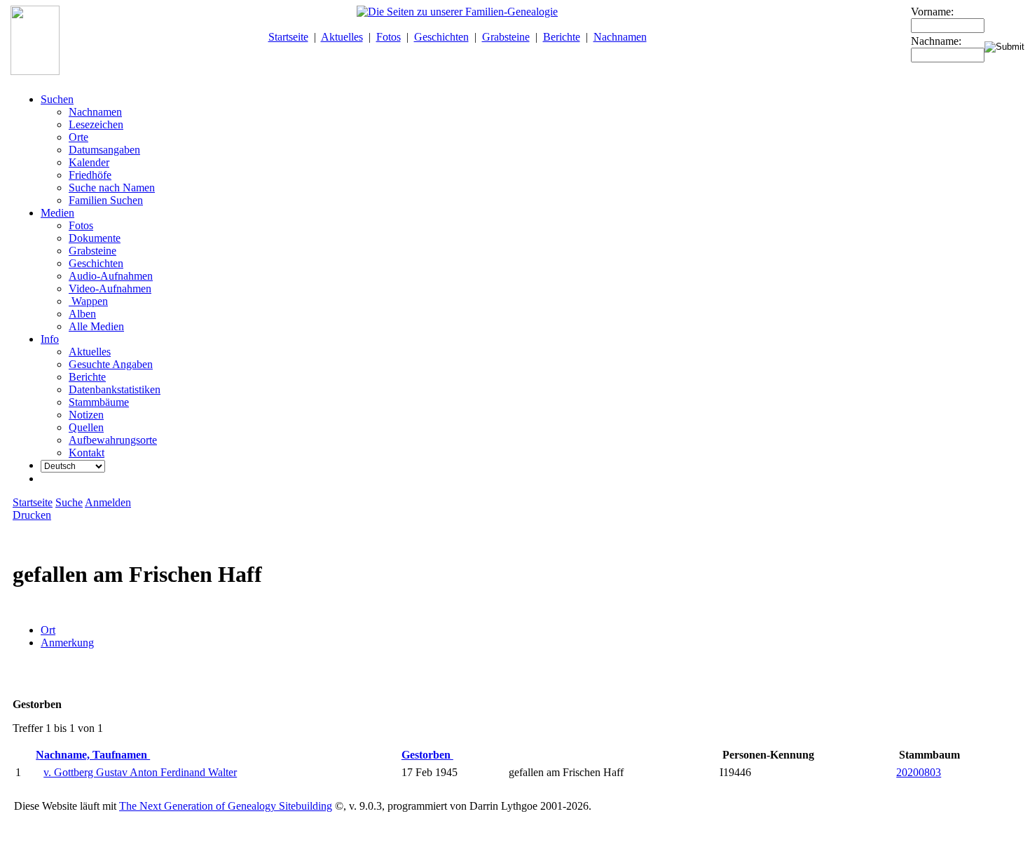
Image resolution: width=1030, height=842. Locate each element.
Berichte (561, 37)
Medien (57, 213)
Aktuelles (342, 37)
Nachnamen (620, 37)
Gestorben (427, 755)
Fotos (388, 37)
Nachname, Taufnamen (93, 755)
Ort (48, 630)
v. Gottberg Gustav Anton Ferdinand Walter (140, 772)
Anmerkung (67, 643)
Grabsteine (506, 37)
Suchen (57, 99)
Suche (69, 502)
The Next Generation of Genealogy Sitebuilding (225, 806)
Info (50, 339)
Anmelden (108, 502)
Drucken (32, 515)
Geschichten (441, 37)
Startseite (288, 37)
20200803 (918, 772)
